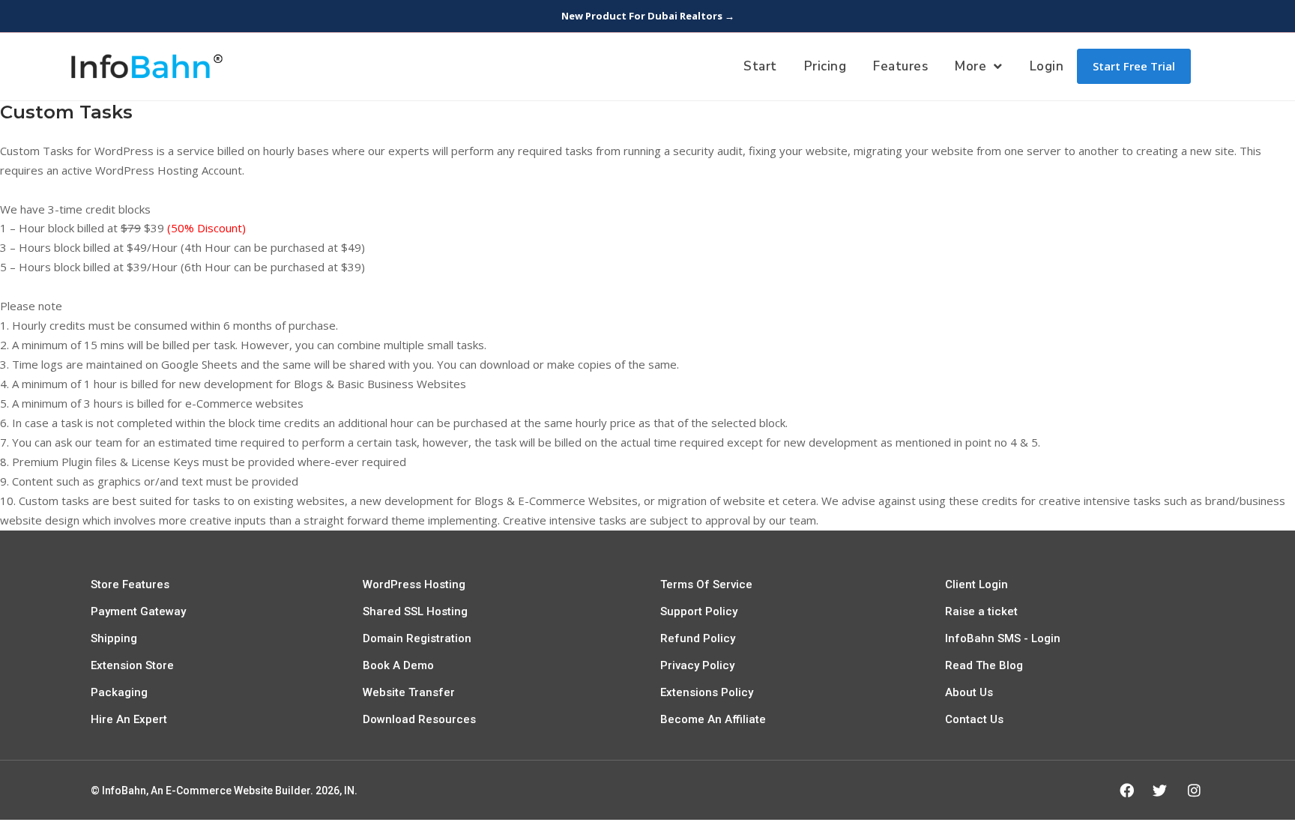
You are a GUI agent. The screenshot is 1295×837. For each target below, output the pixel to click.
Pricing (825, 66)
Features (900, 66)
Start (760, 66)
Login (1047, 66)
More (970, 66)
